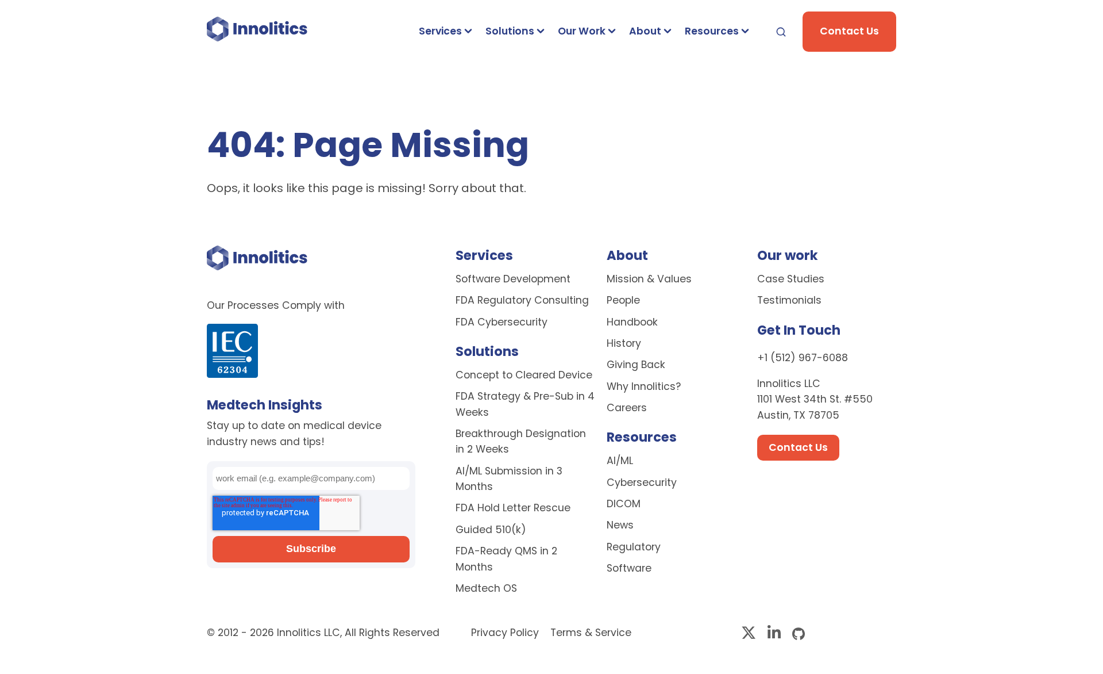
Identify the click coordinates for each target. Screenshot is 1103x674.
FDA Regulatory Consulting (522, 300)
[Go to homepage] (257, 31)
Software (629, 568)
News (620, 525)
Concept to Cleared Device (524, 375)
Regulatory (634, 547)
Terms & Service (590, 632)
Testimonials (789, 300)
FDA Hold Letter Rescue (513, 508)
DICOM (624, 504)
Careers (627, 408)
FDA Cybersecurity (501, 322)
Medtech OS (486, 588)
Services (440, 31)
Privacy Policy (506, 632)
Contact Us (849, 31)
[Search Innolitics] (781, 32)
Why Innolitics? (644, 386)
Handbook (632, 322)
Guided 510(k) (491, 530)
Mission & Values (649, 279)
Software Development (513, 279)
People (623, 300)
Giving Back (636, 365)
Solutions (509, 31)
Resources (712, 31)
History (624, 343)
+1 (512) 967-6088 (802, 358)
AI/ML (620, 461)
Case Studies (790, 279)
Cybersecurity (642, 482)
